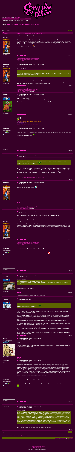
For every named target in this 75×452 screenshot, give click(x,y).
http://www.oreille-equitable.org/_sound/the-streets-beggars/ (27, 59)
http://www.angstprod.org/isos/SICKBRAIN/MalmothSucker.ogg (30, 177)
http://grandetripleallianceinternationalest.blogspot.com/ (26, 60)
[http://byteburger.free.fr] (23, 56)
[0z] (23, 114)
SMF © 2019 (36, 446)
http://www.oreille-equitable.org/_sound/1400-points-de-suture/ (28, 58)
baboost (5, 275)
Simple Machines (42, 446)
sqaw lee (5, 94)
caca (19, 121)
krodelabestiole (7, 298)
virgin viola (6, 128)
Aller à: (54, 438)
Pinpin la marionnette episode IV (26, 35)
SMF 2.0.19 (32, 446)
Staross (5, 338)
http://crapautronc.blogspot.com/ (22, 61)
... (6, 30)
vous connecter (9, 17)
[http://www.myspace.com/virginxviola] (23, 271)
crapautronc (6, 35)
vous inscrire (17, 17)
